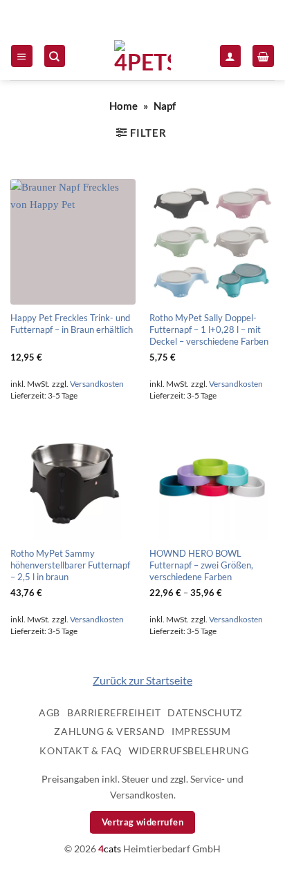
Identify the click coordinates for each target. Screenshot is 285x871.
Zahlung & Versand (109, 731)
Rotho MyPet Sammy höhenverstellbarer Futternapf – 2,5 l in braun (70, 565)
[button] (21, 55)
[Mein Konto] (230, 55)
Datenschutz (204, 712)
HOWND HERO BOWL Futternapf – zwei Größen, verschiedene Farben (201, 565)
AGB (49, 712)
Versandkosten (97, 384)
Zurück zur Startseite (142, 680)
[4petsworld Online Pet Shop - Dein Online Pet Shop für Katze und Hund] (142, 56)
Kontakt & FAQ (80, 750)
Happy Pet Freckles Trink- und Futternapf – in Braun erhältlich (71, 323)
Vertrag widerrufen (142, 821)
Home (123, 105)
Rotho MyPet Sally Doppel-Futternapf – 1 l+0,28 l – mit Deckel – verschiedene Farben (208, 329)
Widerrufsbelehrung (188, 750)
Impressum (201, 731)
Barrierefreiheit (113, 712)
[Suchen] (54, 55)
